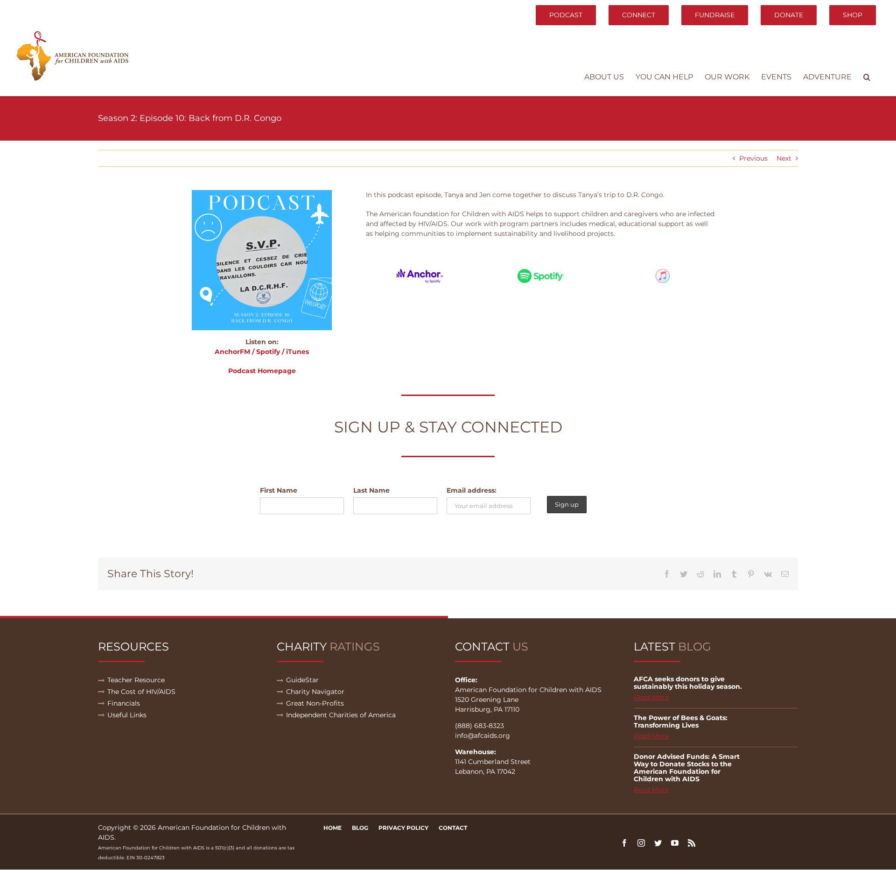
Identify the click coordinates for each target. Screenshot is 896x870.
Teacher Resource (136, 680)
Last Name (371, 490)
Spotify (268, 351)
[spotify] (541, 272)
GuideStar (302, 680)
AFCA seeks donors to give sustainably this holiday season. (688, 682)
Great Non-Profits (315, 703)
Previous (753, 158)
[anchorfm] (419, 272)
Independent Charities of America (341, 715)
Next (784, 158)
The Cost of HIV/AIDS (141, 691)
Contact (453, 827)
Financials (123, 703)
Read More (651, 697)
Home (332, 827)
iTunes (297, 351)
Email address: (472, 490)
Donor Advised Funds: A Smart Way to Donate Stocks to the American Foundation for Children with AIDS (687, 768)
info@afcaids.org (482, 735)
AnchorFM (232, 351)
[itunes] (662, 272)
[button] (866, 77)
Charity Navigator (315, 691)
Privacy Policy (403, 827)
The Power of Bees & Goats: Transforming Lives (681, 721)
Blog (360, 827)
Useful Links (127, 715)
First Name (278, 490)
